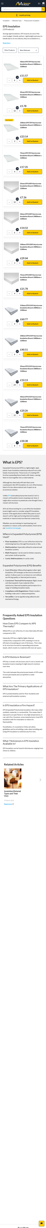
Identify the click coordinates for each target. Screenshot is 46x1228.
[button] (2, 3)
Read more (6, 43)
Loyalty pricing (23, 15)
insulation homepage (13, 528)
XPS (9, 495)
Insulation (6, 21)
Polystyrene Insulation (31, 21)
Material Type (16, 21)
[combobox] (21, 9)
